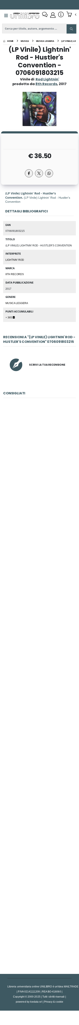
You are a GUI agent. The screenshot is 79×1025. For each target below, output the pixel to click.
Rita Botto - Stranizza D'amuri (39, 549)
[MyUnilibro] (53, 15)
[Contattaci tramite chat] (45, 15)
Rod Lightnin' (47, 79)
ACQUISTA (41, 485)
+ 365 (9, 317)
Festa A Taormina (39, 831)
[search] (71, 29)
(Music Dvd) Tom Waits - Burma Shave (39, 925)
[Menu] (6, 15)
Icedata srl (36, 1001)
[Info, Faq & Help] (61, 15)
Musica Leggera (16, 303)
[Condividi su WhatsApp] (49, 173)
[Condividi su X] (39, 173)
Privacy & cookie (53, 1001)
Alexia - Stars (39, 737)
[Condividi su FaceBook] (29, 173)
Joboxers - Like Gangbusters (39, 643)
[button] (71, 15)
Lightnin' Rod (14, 259)
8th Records (14, 274)
